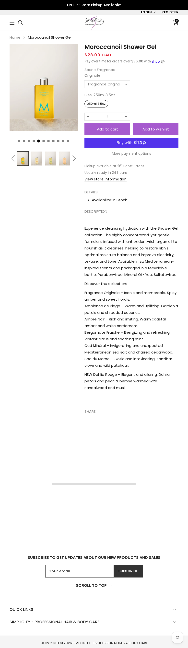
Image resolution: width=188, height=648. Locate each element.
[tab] (131, 312)
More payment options (131, 153)
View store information (105, 179)
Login (146, 12)
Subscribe (128, 571)
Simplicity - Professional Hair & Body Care (110, 643)
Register (170, 12)
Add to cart (107, 129)
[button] (12, 22)
